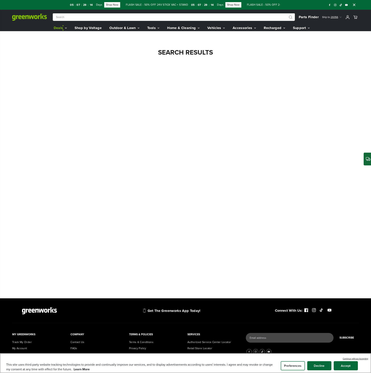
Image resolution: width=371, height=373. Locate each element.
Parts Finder (309, 17)
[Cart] (355, 17)
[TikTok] (341, 5)
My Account (19, 348)
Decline (319, 366)
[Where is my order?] (367, 159)
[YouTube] (346, 5)
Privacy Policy (137, 348)
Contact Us (77, 342)
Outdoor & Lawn (123, 27)
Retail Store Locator (199, 348)
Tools (152, 27)
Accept (346, 366)
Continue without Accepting (355, 358)
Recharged (273, 27)
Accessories (243, 27)
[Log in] (347, 17)
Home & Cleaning (182, 27)
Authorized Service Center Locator (209, 342)
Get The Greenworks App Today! (174, 310)
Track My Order (22, 342)
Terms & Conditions (141, 342)
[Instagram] (335, 5)
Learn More (82, 369)
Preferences (292, 366)
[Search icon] (290, 17)
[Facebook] (329, 5)
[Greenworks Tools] (29, 17)
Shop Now (108, 5)
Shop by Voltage (88, 27)
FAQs (74, 348)
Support (300, 27)
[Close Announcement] (354, 5)
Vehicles (214, 27)
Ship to (330, 17)
